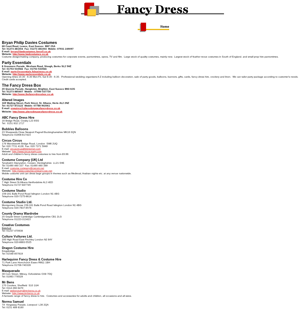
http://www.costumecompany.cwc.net (32, 170)
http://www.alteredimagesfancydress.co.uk (37, 111)
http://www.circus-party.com (26, 151)
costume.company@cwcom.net (27, 168)
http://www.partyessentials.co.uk (32, 74)
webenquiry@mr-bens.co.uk (25, 290)
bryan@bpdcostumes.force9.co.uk (31, 51)
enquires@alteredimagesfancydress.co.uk (35, 108)
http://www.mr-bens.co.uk (26, 293)
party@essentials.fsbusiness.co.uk (31, 71)
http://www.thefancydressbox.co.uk (33, 94)
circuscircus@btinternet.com (25, 149)
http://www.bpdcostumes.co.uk (30, 54)
